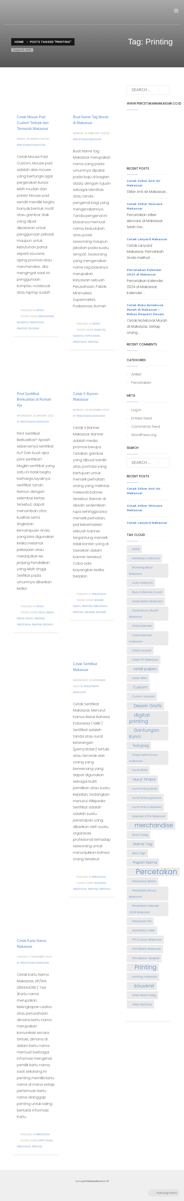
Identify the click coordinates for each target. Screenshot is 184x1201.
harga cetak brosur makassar (143, 758)
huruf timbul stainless (147, 807)
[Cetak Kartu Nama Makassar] (36, 918)
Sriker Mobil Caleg (144, 995)
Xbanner (89, 612)
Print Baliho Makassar (146, 949)
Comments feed (145, 426)
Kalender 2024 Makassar (148, 816)
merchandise (46, 316)
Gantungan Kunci (144, 733)
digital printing (35, 618)
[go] (163, 90)
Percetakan (37, 322)
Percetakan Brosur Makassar (142, 894)
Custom (140, 687)
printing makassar (144, 976)
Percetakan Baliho (144, 881)
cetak (41, 612)
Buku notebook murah (147, 592)
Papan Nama (92, 336)
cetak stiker (139, 678)
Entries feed (141, 418)
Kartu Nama (45, 1140)
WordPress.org (143, 434)
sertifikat (105, 889)
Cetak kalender (142, 626)
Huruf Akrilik (139, 770)
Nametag (78, 336)
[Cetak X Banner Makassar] (92, 371)
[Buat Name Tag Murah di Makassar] (92, 94)
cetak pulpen (145, 668)
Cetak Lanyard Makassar (147, 239)
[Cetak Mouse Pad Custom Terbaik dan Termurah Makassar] (36, 94)
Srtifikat (48, 624)
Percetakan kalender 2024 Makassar (144, 909)
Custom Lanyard (143, 696)
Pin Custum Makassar (147, 939)
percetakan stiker (143, 930)
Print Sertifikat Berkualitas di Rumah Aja (34, 399)
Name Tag (100, 330)
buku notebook (142, 583)
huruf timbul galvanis (146, 798)
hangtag (141, 745)
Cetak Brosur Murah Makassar (143, 614)
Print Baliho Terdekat (145, 958)
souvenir (33, 328)
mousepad (23, 322)
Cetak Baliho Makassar (147, 601)
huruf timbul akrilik (144, 788)
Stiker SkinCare (142, 1004)
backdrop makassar (146, 558)
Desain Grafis (148, 706)
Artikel (40, 310)
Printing (22, 328)
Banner (98, 600)
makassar (100, 883)
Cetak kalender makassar (140, 638)
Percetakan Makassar (31, 145)
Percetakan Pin (142, 921)
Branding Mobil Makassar (141, 571)
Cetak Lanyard (141, 650)
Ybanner (101, 612)
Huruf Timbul (144, 779)
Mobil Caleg (140, 835)
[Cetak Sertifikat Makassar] (92, 641)
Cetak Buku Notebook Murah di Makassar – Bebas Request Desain (145, 309)
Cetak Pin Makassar (145, 660)
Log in (136, 410)
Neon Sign (139, 853)
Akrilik (136, 549)
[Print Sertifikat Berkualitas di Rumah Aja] (36, 371)
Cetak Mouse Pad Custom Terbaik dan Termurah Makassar (33, 122)
